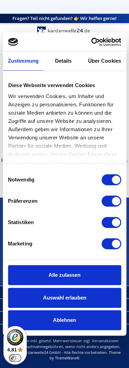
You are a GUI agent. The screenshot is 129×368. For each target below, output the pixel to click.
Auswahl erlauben (64, 298)
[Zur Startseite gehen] (64, 31)
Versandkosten (105, 340)
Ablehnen (64, 320)
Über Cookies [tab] (104, 61)
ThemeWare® (67, 357)
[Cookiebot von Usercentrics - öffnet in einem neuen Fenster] (92, 42)
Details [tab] (63, 61)
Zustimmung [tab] (23, 61)
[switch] (111, 201)
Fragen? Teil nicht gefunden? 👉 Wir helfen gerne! (64, 18)
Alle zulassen (64, 275)
